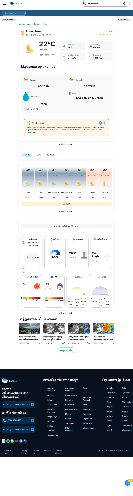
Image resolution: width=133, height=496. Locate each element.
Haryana (69, 400)
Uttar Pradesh (69, 429)
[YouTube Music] (16, 441)
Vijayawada (127, 430)
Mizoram (69, 414)
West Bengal (52, 435)
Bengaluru (111, 393)
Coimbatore (127, 425)
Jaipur (109, 407)
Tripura (50, 430)
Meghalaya (52, 416)
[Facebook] (25, 441)
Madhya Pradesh (51, 410)
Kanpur (110, 411)
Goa (85, 393)
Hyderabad (127, 393)
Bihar (49, 400)
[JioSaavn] (12, 441)
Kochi (109, 430)
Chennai (110, 397)
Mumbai (110, 388)
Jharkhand (52, 405)
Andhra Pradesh (51, 389)
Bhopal (125, 416)
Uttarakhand (88, 428)
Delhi (124, 388)
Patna (109, 421)
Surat (124, 421)
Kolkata (125, 397)
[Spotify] (8, 441)
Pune (36, 24)
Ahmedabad (127, 402)
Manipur (87, 409)
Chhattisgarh (71, 395)
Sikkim (50, 426)
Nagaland (87, 414)
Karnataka (69, 405)
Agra (109, 425)
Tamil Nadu (70, 423)
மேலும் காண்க (66, 350)
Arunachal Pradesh (69, 389)
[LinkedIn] (21, 441)
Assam (86, 388)
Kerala (85, 405)
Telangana (87, 423)
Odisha (50, 421)
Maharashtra (24, 24)
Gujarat (50, 395)
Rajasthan (87, 419)
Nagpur (125, 411)
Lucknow (126, 407)
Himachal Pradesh (87, 398)
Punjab (68, 419)
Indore (110, 416)
